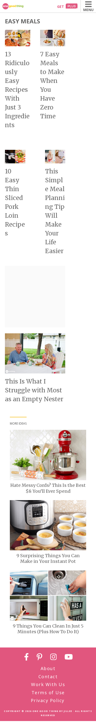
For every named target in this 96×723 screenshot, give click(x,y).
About (48, 668)
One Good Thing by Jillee (52, 711)
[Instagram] (53, 658)
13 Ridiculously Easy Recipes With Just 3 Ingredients (17, 89)
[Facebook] (26, 658)
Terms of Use (48, 692)
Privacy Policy (47, 700)
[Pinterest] (39, 658)
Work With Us (48, 684)
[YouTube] (68, 658)
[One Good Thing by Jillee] (18, 6)
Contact (48, 676)
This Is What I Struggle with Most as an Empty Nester (34, 390)
